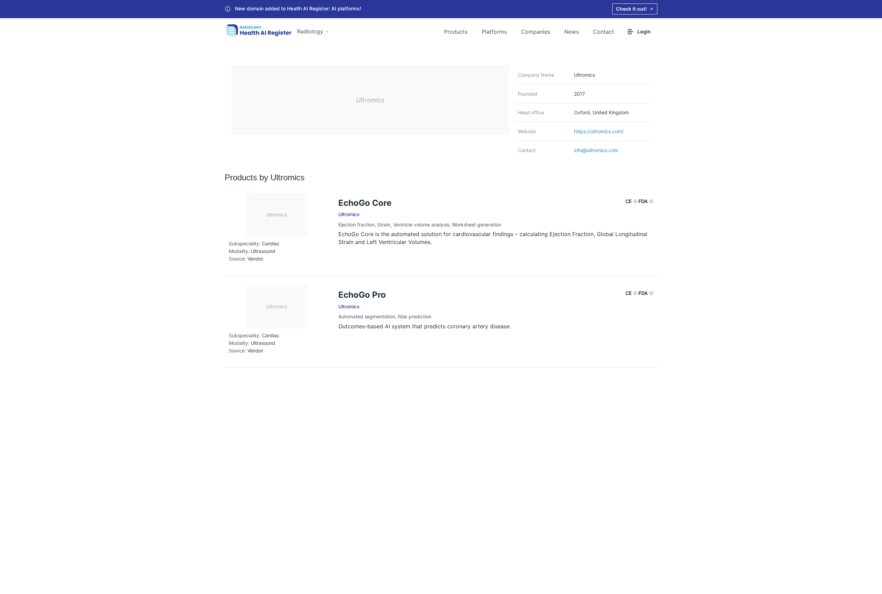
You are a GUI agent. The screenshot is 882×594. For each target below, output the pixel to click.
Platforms (494, 31)
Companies (535, 31)
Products (456, 31)
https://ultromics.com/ (599, 131)
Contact (603, 31)
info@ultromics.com (596, 150)
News (571, 31)
